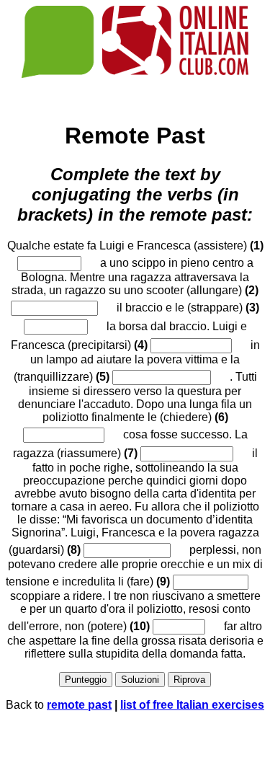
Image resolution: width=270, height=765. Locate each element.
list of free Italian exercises (192, 705)
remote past (79, 705)
